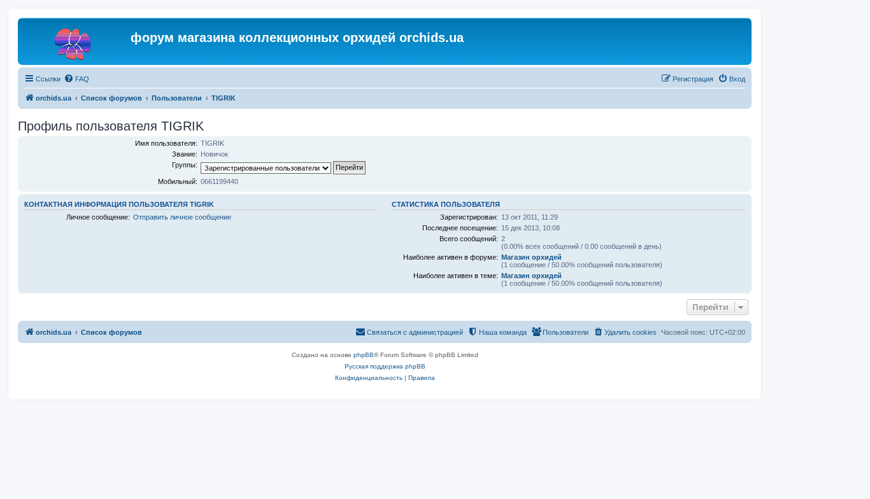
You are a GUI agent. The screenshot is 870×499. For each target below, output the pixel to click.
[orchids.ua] (76, 41)
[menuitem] (76, 79)
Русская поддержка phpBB (385, 366)
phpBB (363, 354)
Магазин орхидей (531, 257)
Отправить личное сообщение (182, 217)
